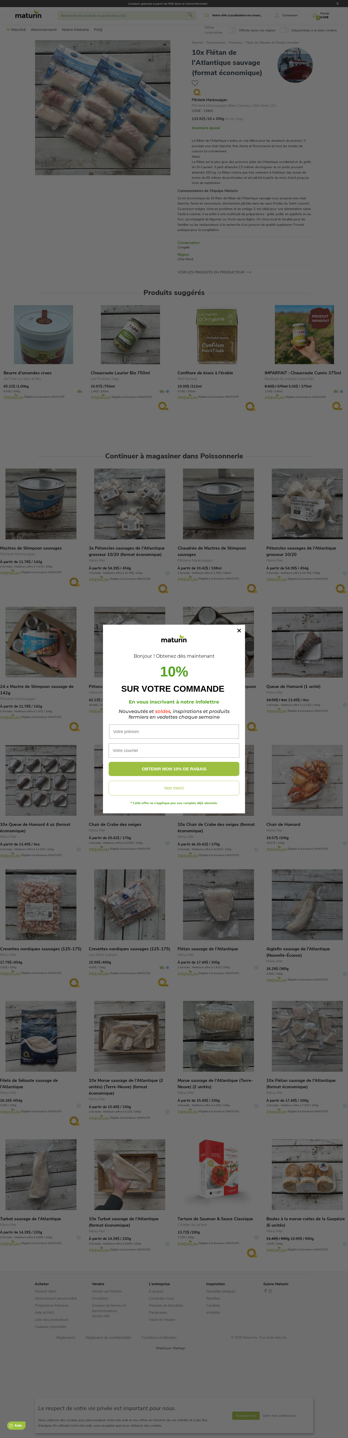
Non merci (174, 788)
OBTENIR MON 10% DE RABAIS (174, 769)
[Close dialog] (239, 630)
